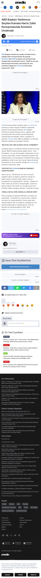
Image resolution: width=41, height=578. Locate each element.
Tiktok (26, 507)
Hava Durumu (6, 439)
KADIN (14, 168)
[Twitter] (11, 535)
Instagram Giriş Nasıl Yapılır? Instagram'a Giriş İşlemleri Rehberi (20, 485)
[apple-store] (7, 543)
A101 (20, 507)
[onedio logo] (19, 554)
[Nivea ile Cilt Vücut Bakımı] (5, 7)
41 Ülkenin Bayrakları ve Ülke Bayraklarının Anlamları (17, 488)
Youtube (25, 504)
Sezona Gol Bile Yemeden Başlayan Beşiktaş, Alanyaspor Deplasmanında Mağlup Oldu (18, 357)
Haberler (4, 16)
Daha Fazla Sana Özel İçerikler (19, 267)
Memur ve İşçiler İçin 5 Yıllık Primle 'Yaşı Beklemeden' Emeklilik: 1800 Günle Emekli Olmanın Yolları (21, 340)
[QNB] (30, 7)
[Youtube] (15, 535)
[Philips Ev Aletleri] (11, 7)
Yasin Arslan (15, 36)
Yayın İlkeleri (23, 522)
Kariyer (22, 518)
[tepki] (4, 305)
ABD (3, 54)
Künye (21, 524)
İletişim (4, 529)
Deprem (11, 504)
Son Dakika (34, 507)
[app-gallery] (28, 543)
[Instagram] (3, 535)
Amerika (19, 66)
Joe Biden (31, 125)
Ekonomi (6, 336)
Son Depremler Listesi (8, 442)
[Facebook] (7, 535)
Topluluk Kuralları (7, 524)
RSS (21, 527)
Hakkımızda (5, 518)
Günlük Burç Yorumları (9, 507)
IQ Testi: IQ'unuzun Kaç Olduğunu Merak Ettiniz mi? (17, 496)
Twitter (4, 504)
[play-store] (17, 543)
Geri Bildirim (5, 520)
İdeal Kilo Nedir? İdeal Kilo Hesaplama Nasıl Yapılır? (16, 478)
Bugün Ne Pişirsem (8, 511)
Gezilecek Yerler (21, 511)
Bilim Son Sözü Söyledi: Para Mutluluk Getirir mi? (16, 411)
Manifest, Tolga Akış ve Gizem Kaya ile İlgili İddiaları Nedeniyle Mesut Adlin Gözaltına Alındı (20, 349)
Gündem (11, 16)
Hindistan (5, 59)
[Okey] (17, 7)
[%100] (23, 7)
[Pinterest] (19, 535)
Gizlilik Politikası (6, 522)
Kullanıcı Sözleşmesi (26, 520)
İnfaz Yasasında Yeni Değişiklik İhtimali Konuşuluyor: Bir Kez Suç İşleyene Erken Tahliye (20, 365)
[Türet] (36, 7)
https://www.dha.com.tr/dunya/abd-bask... (16, 209)
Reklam (4, 527)
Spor (5, 353)
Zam (18, 504)
